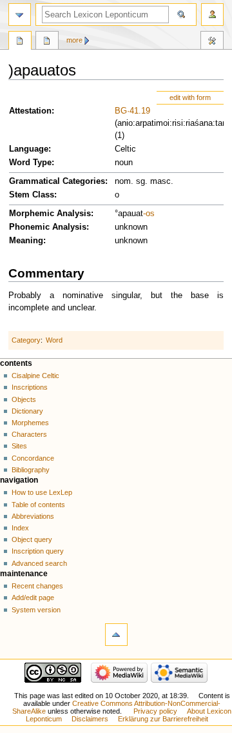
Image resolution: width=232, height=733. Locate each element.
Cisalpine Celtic (35, 375)
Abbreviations (33, 516)
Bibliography (31, 470)
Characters (29, 434)
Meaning (26, 240)
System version (36, 610)
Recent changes (37, 586)
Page (20, 42)
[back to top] (116, 634)
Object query (32, 539)
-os (149, 213)
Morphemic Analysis (50, 213)
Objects (24, 399)
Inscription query (38, 551)
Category (26, 340)
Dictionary (27, 411)
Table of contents (38, 504)
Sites (19, 446)
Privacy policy (155, 711)
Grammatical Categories (57, 181)
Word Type (30, 162)
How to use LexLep (42, 492)
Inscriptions (30, 387)
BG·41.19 (132, 110)
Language (28, 149)
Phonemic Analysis (47, 227)
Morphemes (30, 423)
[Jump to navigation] (19, 14)
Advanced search (39, 563)
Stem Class (31, 194)
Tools (212, 42)
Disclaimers (90, 719)
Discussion (47, 42)
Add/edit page (33, 597)
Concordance (33, 458)
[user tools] (212, 14)
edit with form (190, 97)
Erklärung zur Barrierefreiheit (163, 719)
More (74, 40)
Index (20, 528)
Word (54, 340)
